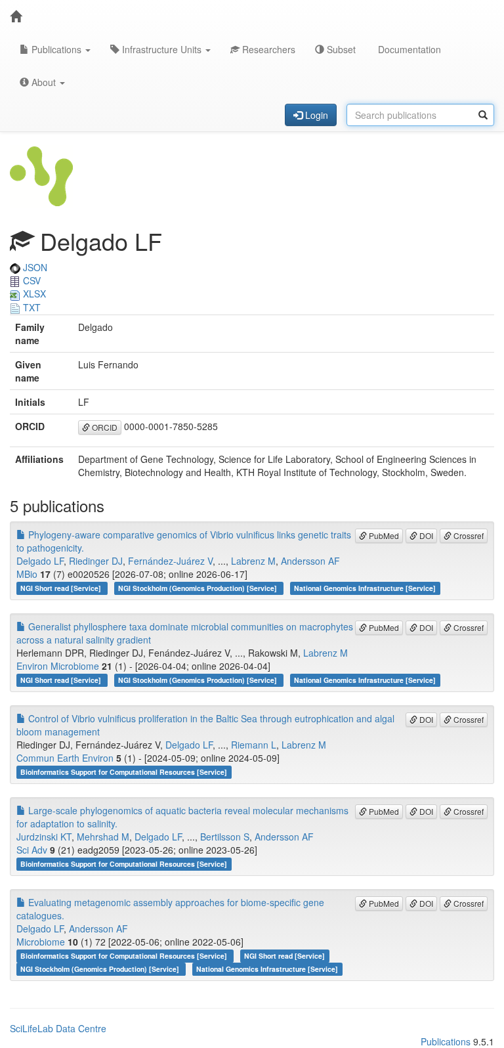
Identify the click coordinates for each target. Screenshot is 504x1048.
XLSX (33, 293)
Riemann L (253, 744)
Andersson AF (310, 560)
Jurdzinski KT (44, 836)
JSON (33, 267)
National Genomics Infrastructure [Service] (365, 588)
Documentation (408, 49)
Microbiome (40, 941)
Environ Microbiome (57, 665)
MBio (26, 573)
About (43, 82)
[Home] (16, 16)
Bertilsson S (224, 836)
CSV (30, 280)
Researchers (267, 49)
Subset (340, 49)
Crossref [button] (468, 535)
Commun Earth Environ (65, 757)
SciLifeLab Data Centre (58, 1028)
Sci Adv (31, 849)
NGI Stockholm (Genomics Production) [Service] (198, 588)
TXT (30, 307)
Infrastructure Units (161, 49)
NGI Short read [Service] (61, 588)
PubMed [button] (383, 535)
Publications (56, 49)
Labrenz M (253, 560)
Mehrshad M (103, 836)
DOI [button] (425, 535)
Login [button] (315, 114)
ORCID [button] (103, 427)
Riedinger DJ (96, 560)
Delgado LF (40, 560)
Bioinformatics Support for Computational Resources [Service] (123, 772)
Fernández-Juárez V (170, 560)
